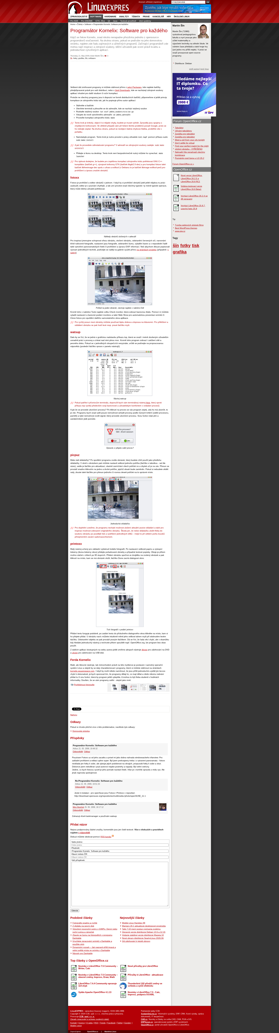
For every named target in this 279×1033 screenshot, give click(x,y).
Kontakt (73, 1023)
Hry (169, 16)
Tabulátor (179, 128)
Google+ (127, 1023)
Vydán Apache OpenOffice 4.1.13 (94, 992)
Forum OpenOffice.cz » (183, 164)
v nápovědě (84, 832)
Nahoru (73, 715)
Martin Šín (99, 56)
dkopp (144, 650)
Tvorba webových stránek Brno (189, 225)
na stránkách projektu (147, 250)
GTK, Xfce (100, 21)
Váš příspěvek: (78, 860)
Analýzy (124, 16)
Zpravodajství (78, 16)
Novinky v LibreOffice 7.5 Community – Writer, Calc (98, 967)
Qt (109, 21)
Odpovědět (78, 751)
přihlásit (149, 2)
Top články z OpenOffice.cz (89, 960)
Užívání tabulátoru (183, 131)
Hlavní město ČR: (79, 854)
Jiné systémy (145, 21)
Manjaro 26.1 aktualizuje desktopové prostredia (144, 926)
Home (72, 24)
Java (115, 21)
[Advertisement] (120, 73)
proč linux (205, 69)
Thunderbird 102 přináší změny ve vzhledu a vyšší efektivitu (145, 984)
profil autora (194, 69)
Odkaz (87, 751)
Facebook (111, 1023)
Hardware (110, 16)
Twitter (120, 1023)
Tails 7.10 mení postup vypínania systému (141, 929)
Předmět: (75, 848)
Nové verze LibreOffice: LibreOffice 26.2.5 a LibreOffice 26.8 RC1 (191, 178)
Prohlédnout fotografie (84, 684)
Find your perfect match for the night (192, 146)
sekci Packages (134, 87)
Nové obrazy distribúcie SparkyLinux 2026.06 (143, 938)
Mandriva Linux (110, 1031)
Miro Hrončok (78, 807)
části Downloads (122, 90)
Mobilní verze (76, 1026)
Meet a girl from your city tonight (190, 140)
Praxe (146, 16)
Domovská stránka (81, 731)
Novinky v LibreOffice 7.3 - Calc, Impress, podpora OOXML (144, 993)
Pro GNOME (87, 21)
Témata (136, 16)
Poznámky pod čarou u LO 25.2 (189, 158)
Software (96, 16)
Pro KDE (74, 21)
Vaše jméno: (77, 842)
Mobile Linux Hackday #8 (133, 923)
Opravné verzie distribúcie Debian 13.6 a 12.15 (143, 932)
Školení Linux (181, 16)
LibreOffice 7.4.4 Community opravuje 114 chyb (97, 984)
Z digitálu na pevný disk (83, 926)
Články (80, 24)
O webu (89, 1023)
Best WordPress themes (186, 228)
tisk (195, 245)
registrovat (158, 2)
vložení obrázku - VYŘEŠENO (188, 149)
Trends (103, 1023)
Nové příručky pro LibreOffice (143, 966)
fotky (75, 58)
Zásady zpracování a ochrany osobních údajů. (89, 1019)
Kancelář (158, 16)
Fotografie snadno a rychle (85, 923)
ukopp (75, 653)
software (92, 58)
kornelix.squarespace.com (82, 671)
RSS (96, 1023)
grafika (81, 58)
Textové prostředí (128, 21)
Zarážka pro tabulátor (185, 134)
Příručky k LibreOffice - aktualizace (145, 975)
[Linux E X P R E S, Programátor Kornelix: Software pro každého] (98, 7)
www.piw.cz (180, 231)
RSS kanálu (106, 837)
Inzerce (81, 1023)
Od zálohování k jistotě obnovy (136, 941)
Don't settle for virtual (184, 143)
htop (148, 402)
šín (86, 58)
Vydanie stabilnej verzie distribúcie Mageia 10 (143, 935)
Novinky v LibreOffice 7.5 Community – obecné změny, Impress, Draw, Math (98, 976)
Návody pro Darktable (83, 953)
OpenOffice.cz (182, 169)
